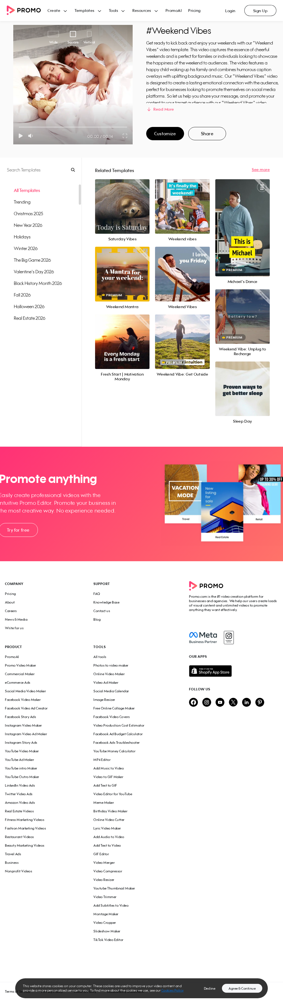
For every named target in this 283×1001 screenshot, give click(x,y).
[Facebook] (203, 637)
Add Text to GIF (105, 785)
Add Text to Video (107, 845)
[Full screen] (125, 136)
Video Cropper (104, 923)
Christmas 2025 (28, 213)
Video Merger (104, 862)
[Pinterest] (259, 703)
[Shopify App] (233, 671)
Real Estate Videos (19, 811)
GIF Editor (101, 854)
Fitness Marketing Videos (24, 820)
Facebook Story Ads (20, 717)
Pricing (194, 10)
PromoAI (174, 10)
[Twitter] (233, 703)
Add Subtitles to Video (111, 905)
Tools (113, 10)
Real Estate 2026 (29, 318)
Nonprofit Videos (18, 871)
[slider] (19, 127)
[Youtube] (220, 703)
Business (12, 862)
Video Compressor (107, 871)
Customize (165, 133)
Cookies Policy (172, 990)
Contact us (101, 611)
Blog (97, 619)
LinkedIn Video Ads (20, 785)
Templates (85, 10)
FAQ (96, 594)
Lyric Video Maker (107, 828)
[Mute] (31, 136)
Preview (122, 200)
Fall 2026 (22, 295)
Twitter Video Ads (19, 794)
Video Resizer (103, 880)
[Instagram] (229, 637)
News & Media (16, 619)
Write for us (14, 628)
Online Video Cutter (109, 820)
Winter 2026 (26, 248)
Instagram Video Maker (23, 725)
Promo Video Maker (20, 665)
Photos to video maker (111, 665)
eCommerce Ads (17, 682)
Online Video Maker (109, 674)
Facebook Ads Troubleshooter (116, 742)
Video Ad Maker (105, 682)
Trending (22, 202)
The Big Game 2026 (32, 260)
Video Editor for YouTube (112, 794)
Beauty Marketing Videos (24, 845)
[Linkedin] (246, 703)
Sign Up (260, 10)
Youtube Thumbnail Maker (114, 888)
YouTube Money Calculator (114, 751)
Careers (11, 611)
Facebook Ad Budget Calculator (118, 734)
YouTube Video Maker (22, 751)
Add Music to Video (108, 768)
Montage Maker (106, 914)
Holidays (22, 237)
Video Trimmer (105, 897)
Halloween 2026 (29, 306)
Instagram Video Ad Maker (26, 734)
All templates (27, 190)
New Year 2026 (28, 225)
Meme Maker (103, 802)
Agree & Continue (242, 988)
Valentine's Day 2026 (34, 271)
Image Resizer (104, 700)
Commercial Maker (20, 674)
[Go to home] (27, 11)
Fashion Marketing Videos (25, 828)
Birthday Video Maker (110, 811)
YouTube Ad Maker (19, 760)
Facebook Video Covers (111, 717)
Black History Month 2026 (38, 283)
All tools (99, 657)
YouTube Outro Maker (22, 777)
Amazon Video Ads (20, 802)
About (10, 602)
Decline (210, 988)
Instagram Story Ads (21, 742)
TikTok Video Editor (108, 940)
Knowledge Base (106, 602)
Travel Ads (13, 854)
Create (54, 10)
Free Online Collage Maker (114, 708)
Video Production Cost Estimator (119, 725)
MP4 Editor (102, 760)
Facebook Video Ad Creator (26, 708)
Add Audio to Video (108, 837)
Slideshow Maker (106, 931)
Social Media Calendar (111, 691)
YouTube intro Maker (21, 768)
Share (207, 133)
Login (230, 10)
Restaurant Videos (19, 837)
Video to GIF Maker (108, 777)
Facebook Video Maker (23, 700)
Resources (141, 10)
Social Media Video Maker (25, 691)
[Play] (20, 135)
